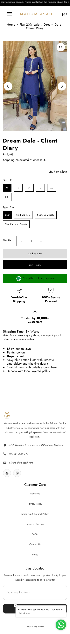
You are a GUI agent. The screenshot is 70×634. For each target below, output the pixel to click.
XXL (7, 197)
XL (51, 187)
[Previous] (8, 86)
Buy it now (35, 264)
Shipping (9, 160)
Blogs (35, 554)
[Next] (62, 86)
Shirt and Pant (23, 214)
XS (7, 187)
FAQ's (35, 534)
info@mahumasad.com (21, 463)
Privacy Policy (35, 504)
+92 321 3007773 (18, 454)
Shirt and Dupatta (45, 214)
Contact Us (35, 544)
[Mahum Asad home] (7, 415)
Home (11, 24)
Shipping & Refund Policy (35, 514)
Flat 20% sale (29, 24)
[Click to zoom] (61, 47)
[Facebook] (7, 473)
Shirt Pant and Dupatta (16, 224)
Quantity (7, 240)
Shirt (7, 214)
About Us (35, 493)
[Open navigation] (9, 14)
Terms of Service (35, 524)
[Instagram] (17, 473)
